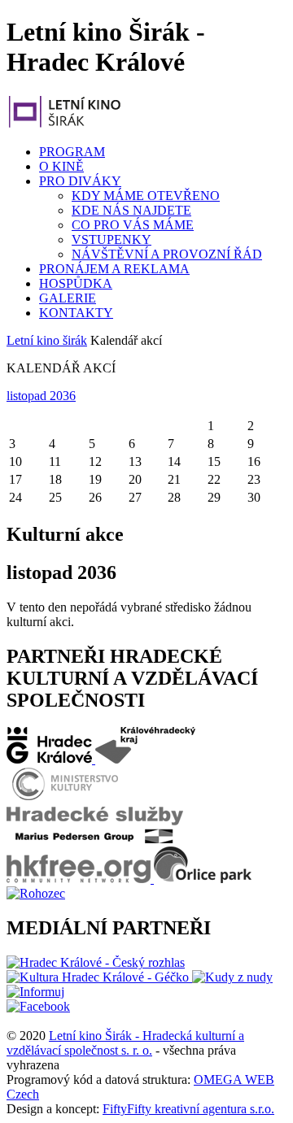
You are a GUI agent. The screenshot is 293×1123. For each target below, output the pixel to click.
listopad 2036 (41, 396)
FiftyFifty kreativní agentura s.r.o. (188, 1109)
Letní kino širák (47, 340)
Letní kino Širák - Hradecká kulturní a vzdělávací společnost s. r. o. (125, 1043)
